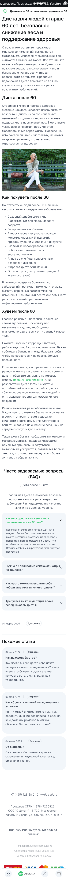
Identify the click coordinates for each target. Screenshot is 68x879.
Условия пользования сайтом (34, 855)
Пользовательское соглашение (34, 845)
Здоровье (34, 623)
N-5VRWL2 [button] (39, 3)
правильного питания (28, 380)
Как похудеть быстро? (21, 657)
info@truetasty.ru (34, 799)
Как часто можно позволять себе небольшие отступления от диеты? (30, 585)
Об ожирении (14, 747)
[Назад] (5, 11)
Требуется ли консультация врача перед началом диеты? (29, 603)
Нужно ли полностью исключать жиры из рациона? (33, 567)
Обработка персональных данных (34, 850)
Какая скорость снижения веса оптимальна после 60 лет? (27, 520)
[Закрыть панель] (65, 2)
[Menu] (8, 873)
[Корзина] (58, 873)
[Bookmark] (44, 873)
